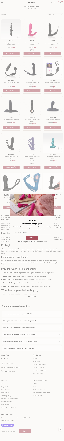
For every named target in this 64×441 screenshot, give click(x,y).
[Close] (53, 195)
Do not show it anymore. (33, 243)
